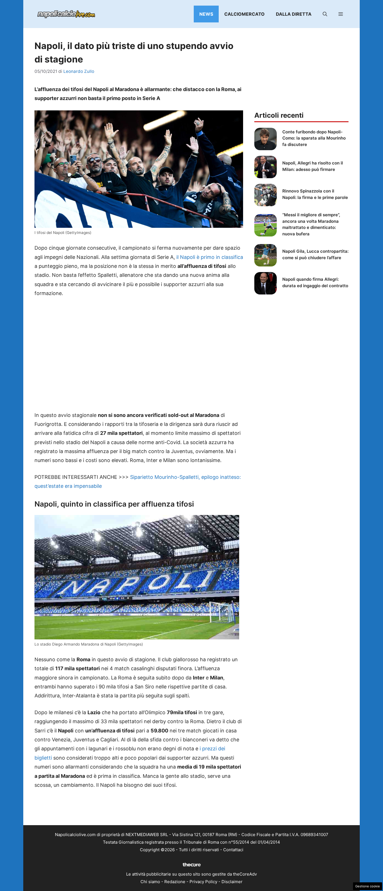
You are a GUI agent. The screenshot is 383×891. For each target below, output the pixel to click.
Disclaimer (232, 881)
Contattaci (233, 849)
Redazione (174, 881)
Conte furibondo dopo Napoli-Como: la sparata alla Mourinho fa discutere (314, 138)
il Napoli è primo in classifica (209, 257)
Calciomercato (244, 14)
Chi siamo (150, 881)
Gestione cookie (367, 886)
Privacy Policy (203, 881)
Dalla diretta (294, 14)
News (206, 14)
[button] (325, 14)
